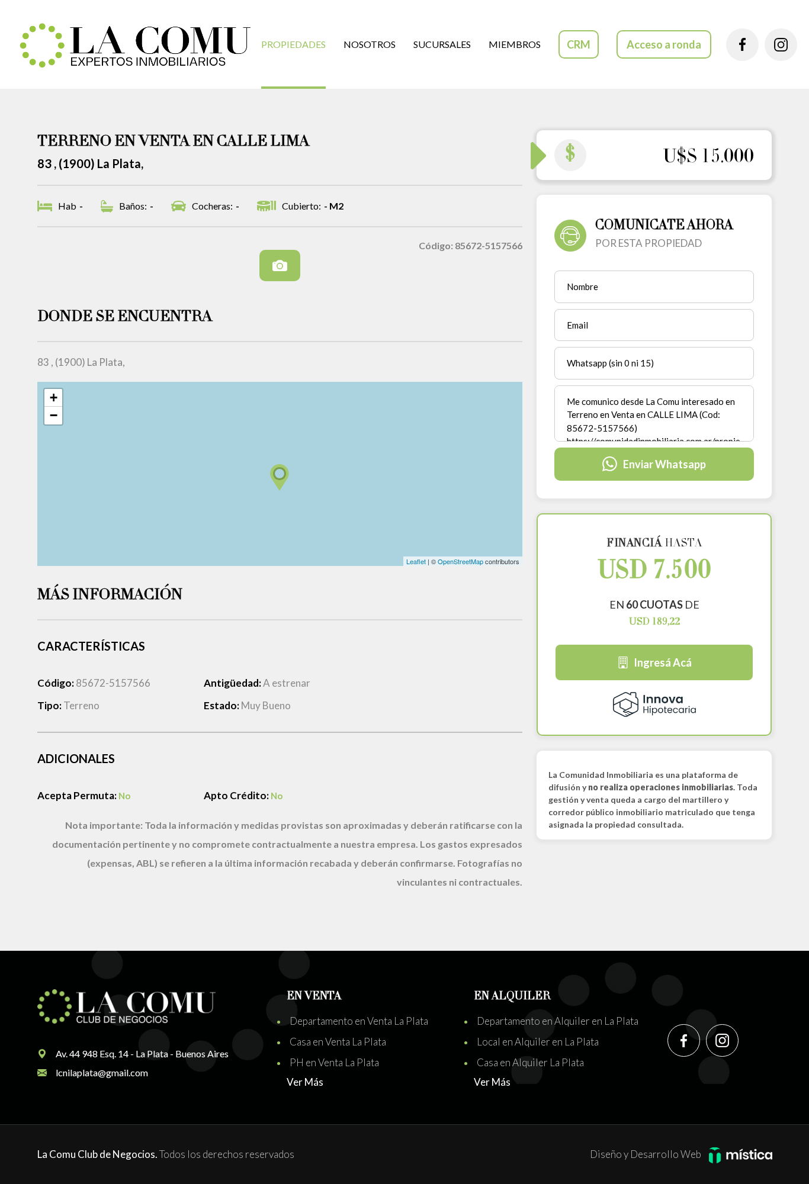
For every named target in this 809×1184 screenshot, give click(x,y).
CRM (578, 44)
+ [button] (53, 397)
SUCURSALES (442, 44)
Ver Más (305, 1082)
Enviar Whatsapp (664, 464)
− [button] (53, 415)
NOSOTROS (369, 44)
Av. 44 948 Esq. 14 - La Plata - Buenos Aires (142, 1053)
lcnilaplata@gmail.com (102, 1072)
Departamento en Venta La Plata (359, 1021)
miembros (515, 44)
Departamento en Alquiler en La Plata (557, 1021)
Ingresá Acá (663, 662)
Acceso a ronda (664, 44)
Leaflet (416, 561)
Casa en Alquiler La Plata (530, 1062)
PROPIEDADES (293, 44)
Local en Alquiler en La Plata (538, 1041)
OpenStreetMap (460, 561)
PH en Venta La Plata (334, 1062)
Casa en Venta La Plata (338, 1041)
